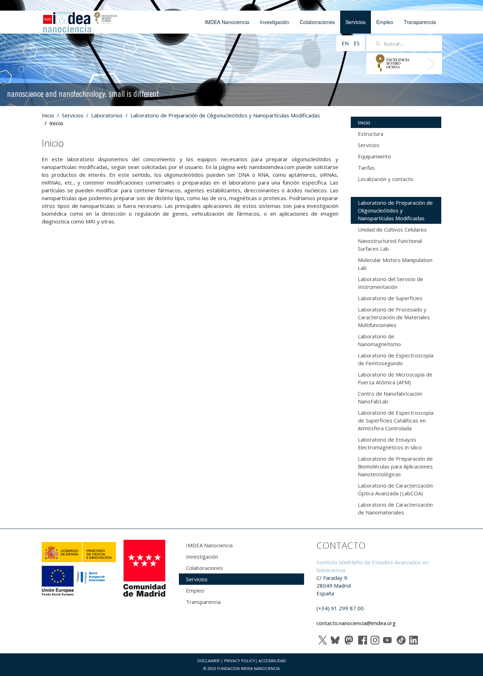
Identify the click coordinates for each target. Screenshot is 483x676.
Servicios (355, 21)
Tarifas (366, 167)
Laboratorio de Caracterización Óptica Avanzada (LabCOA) (395, 489)
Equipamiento (374, 156)
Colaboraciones (317, 21)
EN (346, 43)
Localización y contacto (385, 178)
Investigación (274, 21)
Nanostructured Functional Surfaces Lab (390, 244)
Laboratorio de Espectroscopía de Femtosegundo (395, 359)
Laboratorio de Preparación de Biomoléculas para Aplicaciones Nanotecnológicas (395, 466)
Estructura (370, 133)
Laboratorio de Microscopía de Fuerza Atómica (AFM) (395, 378)
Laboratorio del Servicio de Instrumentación (390, 282)
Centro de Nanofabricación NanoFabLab (390, 397)
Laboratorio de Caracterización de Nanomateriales (395, 508)
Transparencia (420, 21)
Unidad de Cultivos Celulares (392, 229)
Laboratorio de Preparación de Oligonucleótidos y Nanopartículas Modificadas (225, 115)
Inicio (48, 115)
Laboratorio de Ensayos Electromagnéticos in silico (390, 443)
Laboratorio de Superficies (390, 298)
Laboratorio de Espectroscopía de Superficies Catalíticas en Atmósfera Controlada (395, 420)
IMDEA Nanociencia (227, 21)
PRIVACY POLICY (239, 660)
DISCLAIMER (208, 660)
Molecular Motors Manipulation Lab (395, 263)
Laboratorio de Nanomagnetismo (379, 340)
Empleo (384, 21)
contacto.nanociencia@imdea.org (356, 623)
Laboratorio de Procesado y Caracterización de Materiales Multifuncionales (394, 317)
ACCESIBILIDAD (272, 660)
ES (357, 43)
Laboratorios (107, 115)
